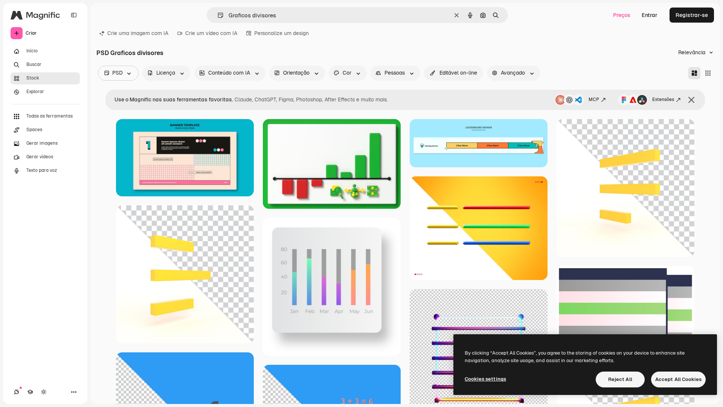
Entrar (649, 15)
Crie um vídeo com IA (211, 33)
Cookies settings (485, 379)
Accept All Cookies (678, 379)
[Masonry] (694, 73)
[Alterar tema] (44, 392)
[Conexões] (17, 392)
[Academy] (30, 392)
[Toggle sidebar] (74, 15)
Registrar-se (692, 15)
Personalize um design (281, 33)
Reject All (620, 379)
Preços (621, 15)
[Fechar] (691, 99)
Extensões (663, 99)
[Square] (708, 73)
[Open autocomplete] (217, 15)
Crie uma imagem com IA (137, 33)
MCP (594, 99)
